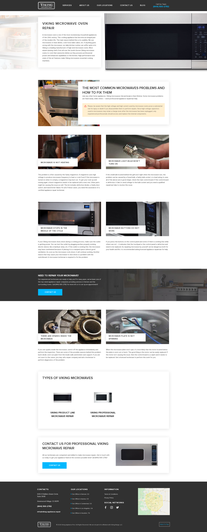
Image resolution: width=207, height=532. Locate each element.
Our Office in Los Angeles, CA (82, 508)
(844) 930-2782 (161, 6)
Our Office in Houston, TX (81, 513)
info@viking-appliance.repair (48, 512)
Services (67, 5)
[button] (67, 5)
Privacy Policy (109, 498)
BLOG (142, 5)
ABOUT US (84, 5)
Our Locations (105, 5)
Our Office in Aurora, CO (80, 499)
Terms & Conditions (111, 494)
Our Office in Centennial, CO (82, 504)
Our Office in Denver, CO (80, 494)
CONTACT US (126, 5)
